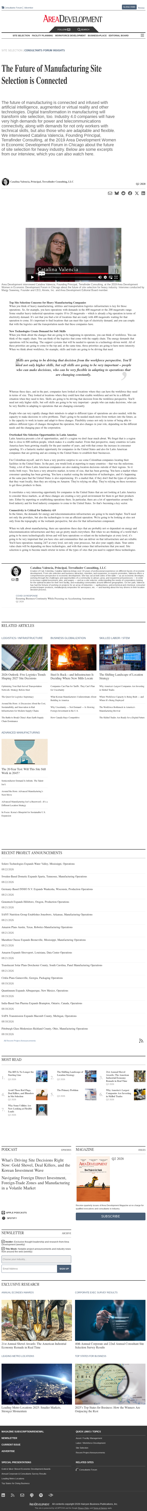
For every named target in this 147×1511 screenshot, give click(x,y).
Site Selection (82, 1448)
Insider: (35, 1243)
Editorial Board (119, 35)
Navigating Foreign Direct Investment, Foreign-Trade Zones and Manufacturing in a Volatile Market (36, 1182)
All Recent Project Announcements (20, 1041)
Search (85, 29)
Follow (62, 29)
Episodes (66, 1149)
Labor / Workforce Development (90, 1443)
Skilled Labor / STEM (114, 638)
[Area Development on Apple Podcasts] (32, 1495)
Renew (141, 8)
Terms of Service (100, 1508)
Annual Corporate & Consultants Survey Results (24, 1474)
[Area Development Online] (39, 1504)
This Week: (36, 1250)
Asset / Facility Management (89, 1438)
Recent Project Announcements (90, 1452)
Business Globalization (68, 638)
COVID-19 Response (27, 596)
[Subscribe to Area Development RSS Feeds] (13, 1495)
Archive (66, 1233)
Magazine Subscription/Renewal (23, 1431)
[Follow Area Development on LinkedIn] (4, 1495)
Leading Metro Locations (13, 1478)
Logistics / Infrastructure (22, 638)
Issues (141, 1149)
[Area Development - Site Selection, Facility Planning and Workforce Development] (73, 18)
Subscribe (129, 7)
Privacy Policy (83, 1508)
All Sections (142, 35)
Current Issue (11, 1444)
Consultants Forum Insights (44, 50)
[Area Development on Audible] (50, 1495)
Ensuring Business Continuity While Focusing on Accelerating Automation (55, 598)
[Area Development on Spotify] (41, 1495)
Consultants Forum (13, 8)
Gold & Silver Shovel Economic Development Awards (26, 1469)
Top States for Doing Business (16, 1483)
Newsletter (9, 1438)
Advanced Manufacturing (21, 732)
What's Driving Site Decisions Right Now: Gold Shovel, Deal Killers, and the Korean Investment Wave (36, 1165)
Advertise (28, 8)
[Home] (22, 1495)
